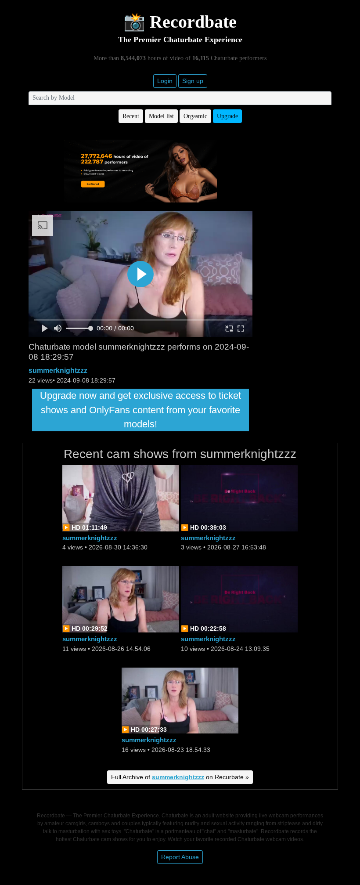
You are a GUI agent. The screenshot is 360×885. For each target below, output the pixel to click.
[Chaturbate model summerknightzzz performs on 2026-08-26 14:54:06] (120, 599)
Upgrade (227, 116)
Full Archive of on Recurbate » (180, 776)
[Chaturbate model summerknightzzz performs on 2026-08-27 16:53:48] (239, 497)
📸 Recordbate (180, 22)
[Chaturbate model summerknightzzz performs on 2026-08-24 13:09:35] (239, 599)
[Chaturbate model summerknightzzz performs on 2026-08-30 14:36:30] (120, 497)
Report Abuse (180, 856)
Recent (130, 116)
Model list (161, 116)
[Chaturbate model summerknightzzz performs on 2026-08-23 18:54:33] (180, 700)
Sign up (192, 80)
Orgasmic (195, 116)
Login (165, 80)
